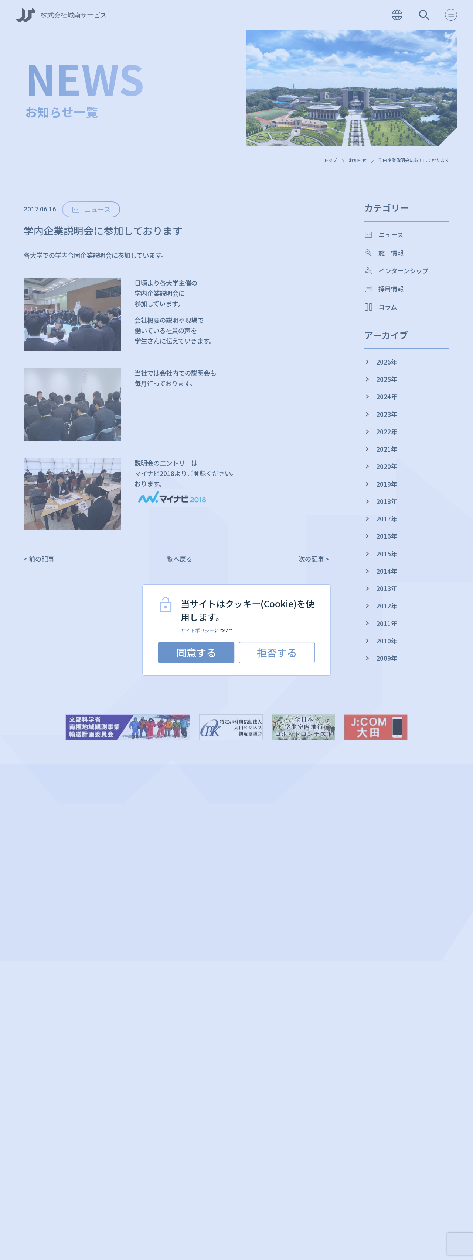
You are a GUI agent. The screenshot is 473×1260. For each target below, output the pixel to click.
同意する (196, 652)
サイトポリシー (197, 630)
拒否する (277, 652)
